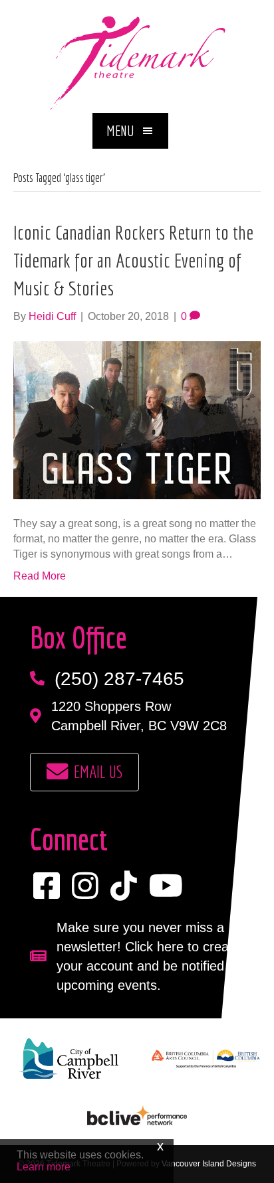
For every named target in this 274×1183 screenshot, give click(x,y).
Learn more (43, 1166)
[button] (130, 131)
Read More (39, 576)
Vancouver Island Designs (209, 1163)
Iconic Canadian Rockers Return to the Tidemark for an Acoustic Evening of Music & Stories (133, 260)
